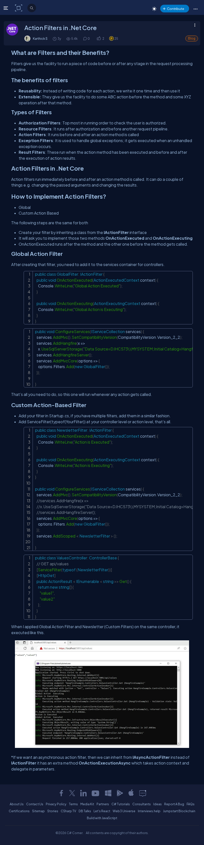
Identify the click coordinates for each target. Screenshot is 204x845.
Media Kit (87, 804)
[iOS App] (131, 793)
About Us (17, 804)
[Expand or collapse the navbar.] (6, 8)
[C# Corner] (19, 7)
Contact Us (34, 804)
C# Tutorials (120, 804)
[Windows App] (108, 793)
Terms (73, 804)
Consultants (141, 804)
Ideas (157, 804)
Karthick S (40, 38)
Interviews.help (149, 811)
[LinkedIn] (83, 793)
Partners (103, 804)
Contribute (175, 8)
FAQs (191, 804)
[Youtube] (96, 793)
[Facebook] (61, 793)
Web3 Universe (124, 811)
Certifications (19, 811)
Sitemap (38, 811)
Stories (52, 811)
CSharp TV (68, 811)
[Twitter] (72, 793)
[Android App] (119, 793)
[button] (195, 8)
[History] (54, 39)
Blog (191, 38)
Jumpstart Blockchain (179, 811)
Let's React (102, 811)
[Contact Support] (142, 793)
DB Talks (85, 811)
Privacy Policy (56, 804)
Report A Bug (174, 804)
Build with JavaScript (102, 818)
